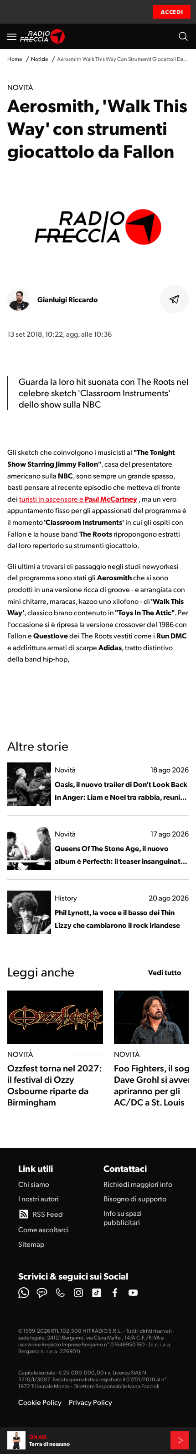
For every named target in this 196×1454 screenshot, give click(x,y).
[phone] (60, 1292)
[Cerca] (183, 36)
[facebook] (114, 1292)
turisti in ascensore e (52, 498)
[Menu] (11, 36)
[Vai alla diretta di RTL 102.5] (179, 1440)
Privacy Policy (90, 1402)
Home (14, 58)
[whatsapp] (23, 1292)
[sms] (41, 1292)
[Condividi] (174, 299)
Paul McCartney (111, 498)
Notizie (39, 58)
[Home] (42, 36)
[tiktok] (96, 1292)
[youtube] (133, 1292)
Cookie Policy (40, 1402)
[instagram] (78, 1292)
